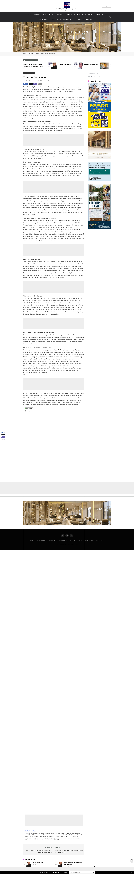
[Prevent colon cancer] (40, 66)
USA (50, 14)
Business (98, 14)
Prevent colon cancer (52, 64)
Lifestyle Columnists (29, 73)
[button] (3, 442)
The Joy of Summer (37, 862)
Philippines (88, 14)
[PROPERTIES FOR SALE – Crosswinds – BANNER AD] (99, 228)
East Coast (77, 14)
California (58, 14)
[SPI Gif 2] (67, 51)
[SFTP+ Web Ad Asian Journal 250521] (99, 180)
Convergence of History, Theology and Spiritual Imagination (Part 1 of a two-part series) (84, 66)
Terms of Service (89, 540)
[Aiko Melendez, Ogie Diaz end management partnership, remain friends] (104, 66)
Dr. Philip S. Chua (29, 81)
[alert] (99, 77)
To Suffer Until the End (26, 64)
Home (29, 14)
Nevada (68, 14)
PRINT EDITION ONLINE (40, 14)
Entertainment (43, 19)
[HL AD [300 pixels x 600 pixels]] (99, 128)
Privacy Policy (100, 540)
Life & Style (55, 19)
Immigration (67, 19)
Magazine (89, 19)
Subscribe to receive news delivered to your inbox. (53, 872)
